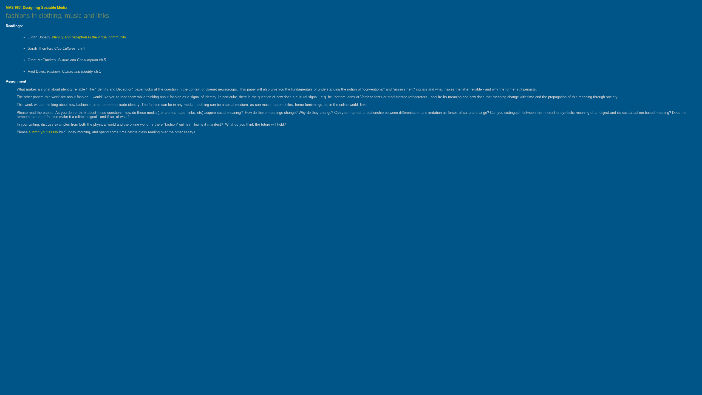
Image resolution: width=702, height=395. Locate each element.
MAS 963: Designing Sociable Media (36, 7)
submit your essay (43, 132)
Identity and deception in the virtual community (88, 37)
